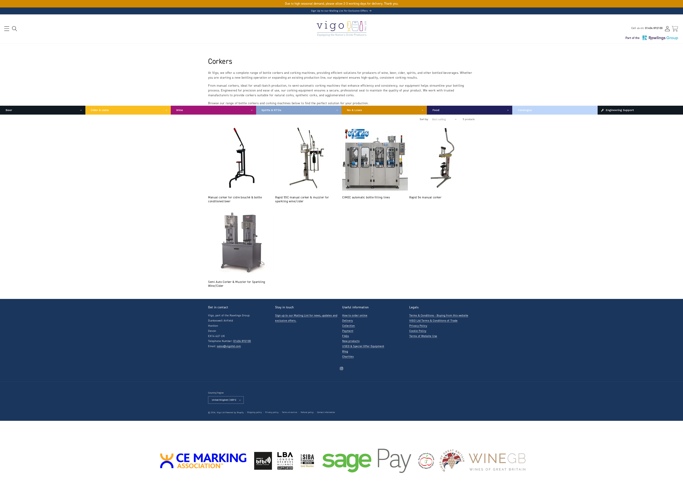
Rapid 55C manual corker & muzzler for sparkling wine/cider (302, 199)
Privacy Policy (418, 326)
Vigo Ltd (221, 412)
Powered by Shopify (234, 412)
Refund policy (307, 412)
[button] (7, 29)
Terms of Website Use (423, 336)
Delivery (347, 320)
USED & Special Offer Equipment (363, 346)
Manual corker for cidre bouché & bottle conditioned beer (235, 199)
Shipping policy (254, 412)
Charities (348, 356)
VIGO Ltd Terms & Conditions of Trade (433, 320)
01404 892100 (654, 28)
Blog (345, 351)
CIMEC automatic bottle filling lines (366, 197)
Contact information (326, 412)
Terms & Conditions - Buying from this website (438, 315)
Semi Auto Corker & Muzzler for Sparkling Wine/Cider (236, 284)
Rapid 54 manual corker (425, 197)
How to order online (354, 315)
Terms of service (289, 412)
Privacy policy (271, 412)
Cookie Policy (417, 331)
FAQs (345, 336)
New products (350, 341)
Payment (347, 331)
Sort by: (424, 119)
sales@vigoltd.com (229, 346)
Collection (348, 326)
